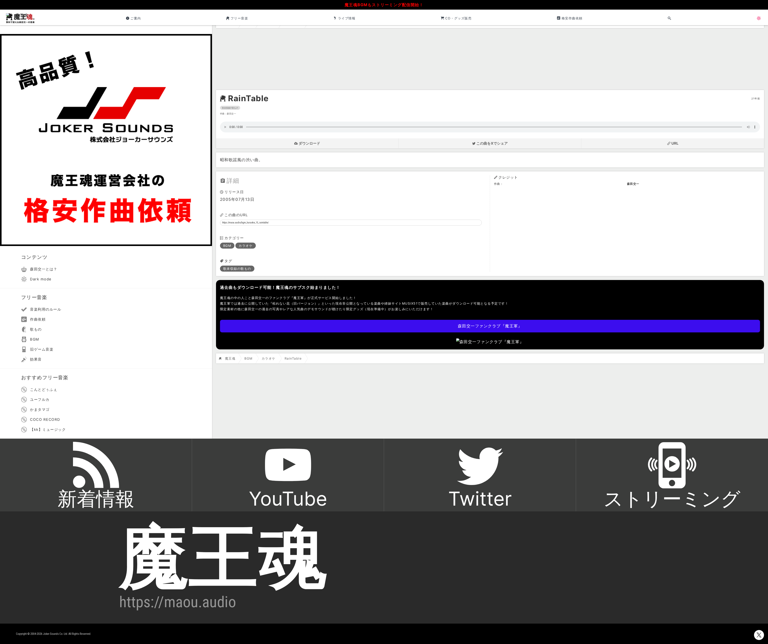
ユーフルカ (40, 399)
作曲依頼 (38, 319)
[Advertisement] (490, 60)
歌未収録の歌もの (230, 108)
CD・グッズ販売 (458, 18)
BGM (227, 246)
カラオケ (246, 246)
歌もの (36, 329)
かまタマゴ (40, 409)
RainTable (248, 98)
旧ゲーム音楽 (41, 349)
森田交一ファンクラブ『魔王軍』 (490, 326)
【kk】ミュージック (48, 429)
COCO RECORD (45, 419)
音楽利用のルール (45, 309)
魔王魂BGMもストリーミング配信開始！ (384, 4)
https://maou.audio (177, 602)
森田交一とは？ (43, 269)
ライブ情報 (346, 18)
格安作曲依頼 (572, 18)
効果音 (36, 359)
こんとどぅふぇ (43, 389)
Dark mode (40, 279)
